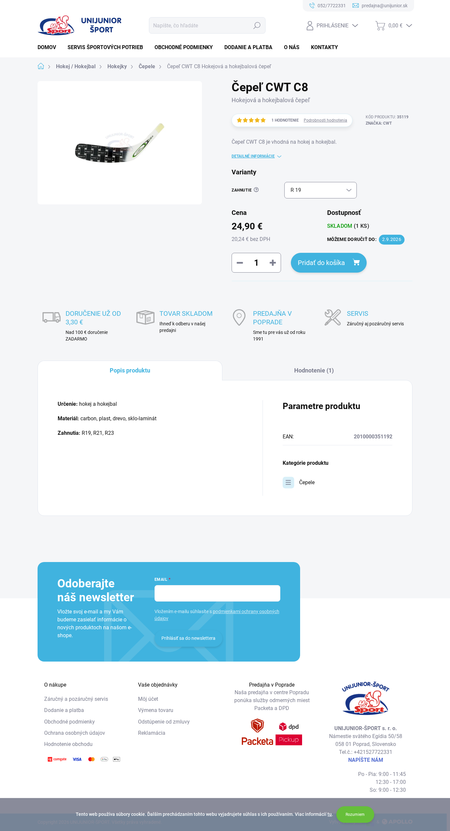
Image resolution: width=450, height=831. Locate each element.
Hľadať (257, 25)
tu (329, 814)
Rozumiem (355, 814)
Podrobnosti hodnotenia (325, 120)
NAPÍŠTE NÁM (365, 760)
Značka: (379, 123)
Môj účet (148, 699)
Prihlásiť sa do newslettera (188, 638)
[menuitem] (49, 47)
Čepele (307, 482)
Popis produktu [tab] (130, 370)
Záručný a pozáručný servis (76, 699)
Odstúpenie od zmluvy (164, 722)
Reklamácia (151, 733)
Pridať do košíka (321, 263)
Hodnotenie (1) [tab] (314, 370)
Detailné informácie (253, 156)
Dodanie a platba (64, 710)
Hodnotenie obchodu (68, 744)
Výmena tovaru (155, 710)
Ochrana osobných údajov (74, 733)
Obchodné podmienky (69, 722)
